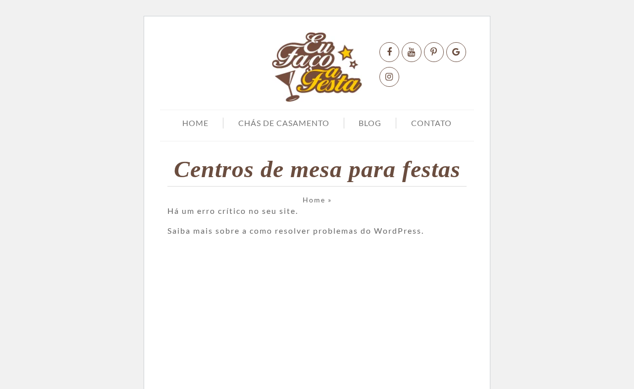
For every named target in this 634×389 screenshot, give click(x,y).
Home (195, 123)
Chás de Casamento (283, 123)
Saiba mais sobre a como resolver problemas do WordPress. (295, 230)
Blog (370, 123)
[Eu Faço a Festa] (317, 67)
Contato (431, 123)
